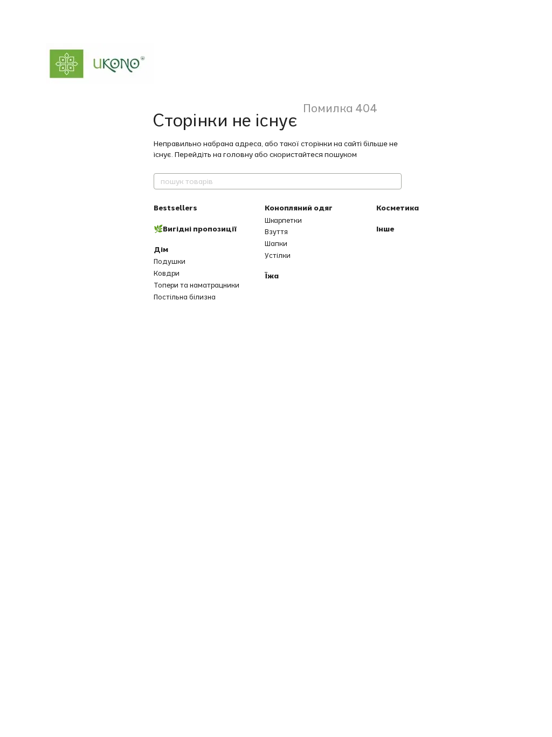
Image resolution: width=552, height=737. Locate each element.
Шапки (276, 243)
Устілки (278, 255)
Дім (161, 249)
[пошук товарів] (393, 181)
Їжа (272, 276)
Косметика (397, 208)
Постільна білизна (185, 296)
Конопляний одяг (299, 208)
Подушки (169, 261)
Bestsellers (175, 208)
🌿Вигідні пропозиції (195, 229)
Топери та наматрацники (196, 285)
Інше (385, 229)
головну (238, 154)
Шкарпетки (283, 220)
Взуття (276, 231)
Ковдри (167, 273)
